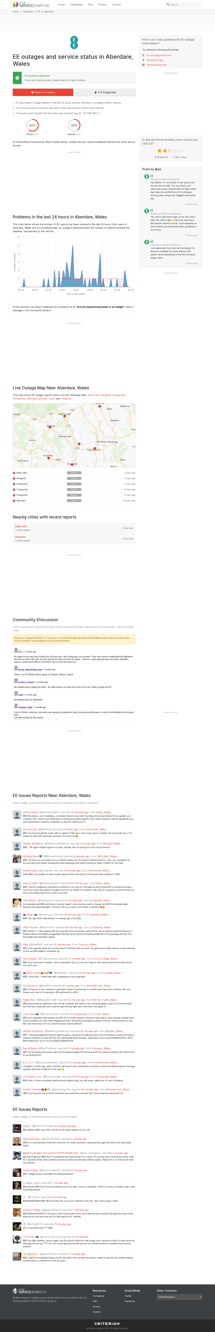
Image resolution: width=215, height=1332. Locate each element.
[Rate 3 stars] (170, 150)
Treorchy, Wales (87, 944)
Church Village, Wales (105, 958)
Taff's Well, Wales (107, 856)
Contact (116, 4)
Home (61, 4)
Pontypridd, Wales (100, 900)
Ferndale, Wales (112, 972)
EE (39, 11)
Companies (76, 4)
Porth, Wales (101, 1014)
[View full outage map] (74, 435)
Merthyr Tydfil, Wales (104, 999)
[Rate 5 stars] (181, 150)
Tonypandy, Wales (100, 927)
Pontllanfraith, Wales (105, 1062)
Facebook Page (155, 60)
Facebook (130, 1301)
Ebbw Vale (93, 395)
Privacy (102, 4)
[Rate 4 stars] (176, 150)
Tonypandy (19, 398)
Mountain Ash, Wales (98, 985)
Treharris (66, 398)
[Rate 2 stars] (165, 150)
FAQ (90, 4)
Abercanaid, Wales (95, 829)
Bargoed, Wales (112, 843)
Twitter (128, 1296)
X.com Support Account (159, 55)
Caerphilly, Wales (98, 914)
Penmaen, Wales (101, 1048)
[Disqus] (74, 683)
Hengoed (106, 395)
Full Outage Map (107, 92)
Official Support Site (157, 64)
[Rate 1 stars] (160, 150)
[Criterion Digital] (107, 1323)
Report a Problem (45, 92)
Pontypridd (118, 395)
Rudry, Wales (103, 812)
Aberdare (32, 398)
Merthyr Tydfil (46, 398)
